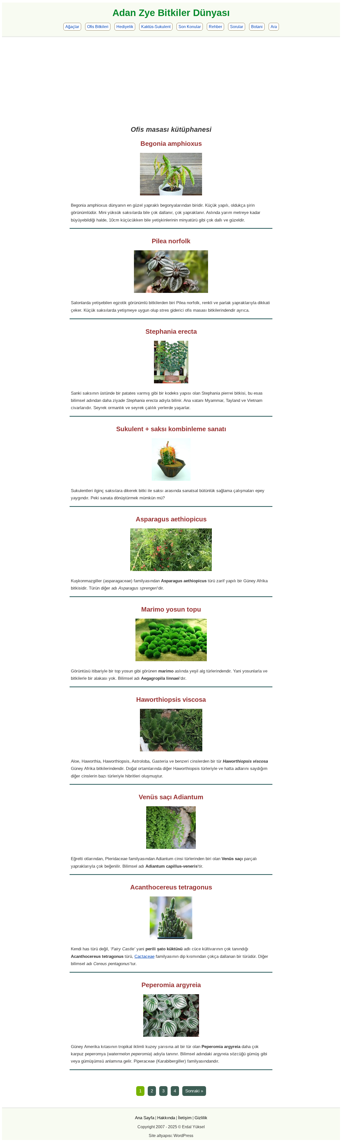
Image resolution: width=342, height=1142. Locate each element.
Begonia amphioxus (171, 143)
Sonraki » (194, 1090)
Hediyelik (124, 27)
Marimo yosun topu (171, 609)
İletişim (185, 1117)
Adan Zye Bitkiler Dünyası (171, 13)
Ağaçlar (72, 27)
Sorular (236, 27)
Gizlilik (201, 1117)
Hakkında (166, 1117)
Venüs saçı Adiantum (171, 797)
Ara (274, 27)
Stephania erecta (171, 331)
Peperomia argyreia (171, 984)
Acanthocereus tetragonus (171, 887)
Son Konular (190, 27)
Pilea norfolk (171, 241)
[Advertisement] (171, 82)
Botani (257, 27)
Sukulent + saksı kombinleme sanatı (171, 428)
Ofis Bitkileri (97, 27)
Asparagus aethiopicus (171, 519)
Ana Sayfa (144, 1117)
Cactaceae (144, 956)
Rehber (215, 27)
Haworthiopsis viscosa (171, 699)
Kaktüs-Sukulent (155, 27)
